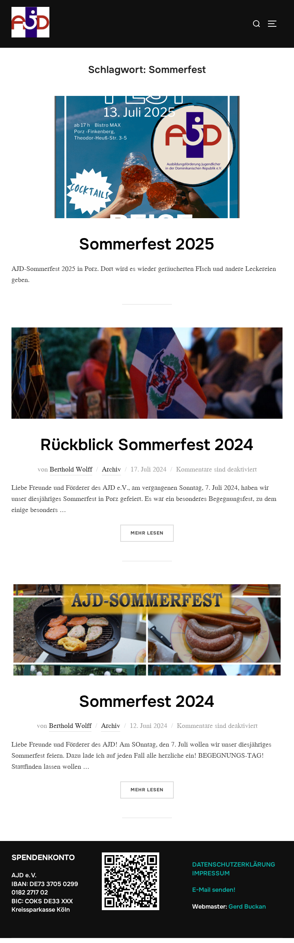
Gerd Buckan (247, 906)
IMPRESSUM (211, 873)
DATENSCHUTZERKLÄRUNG (234, 864)
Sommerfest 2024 (146, 701)
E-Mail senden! (213, 890)
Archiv (111, 469)
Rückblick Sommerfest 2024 (146, 444)
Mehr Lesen (152, 533)
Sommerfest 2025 (146, 244)
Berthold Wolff (71, 469)
